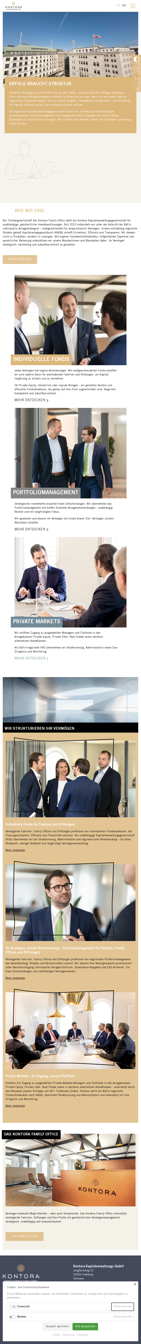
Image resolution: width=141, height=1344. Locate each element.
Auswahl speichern (57, 1326)
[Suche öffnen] (136, 87)
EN (124, 5)
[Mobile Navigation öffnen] (132, 8)
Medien (21, 1317)
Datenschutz (69, 1335)
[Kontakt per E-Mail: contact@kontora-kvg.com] (136, 68)
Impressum (82, 1335)
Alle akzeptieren (85, 1326)
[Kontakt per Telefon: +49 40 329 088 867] (136, 78)
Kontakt (56, 1335)
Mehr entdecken (15, 850)
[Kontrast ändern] (136, 59)
